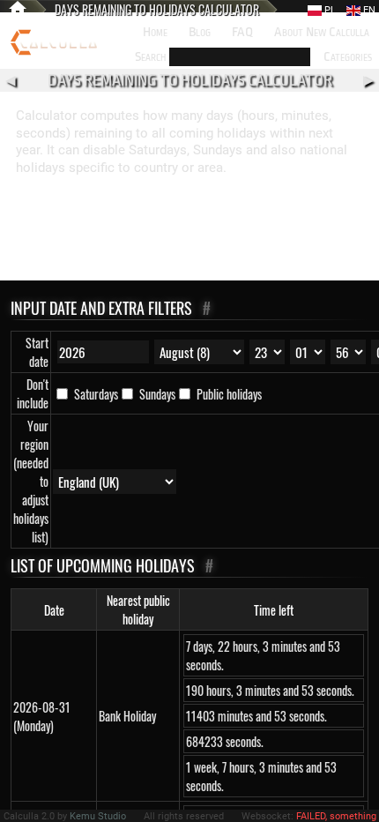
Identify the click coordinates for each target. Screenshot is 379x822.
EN (367, 10)
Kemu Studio (98, 816)
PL (329, 10)
